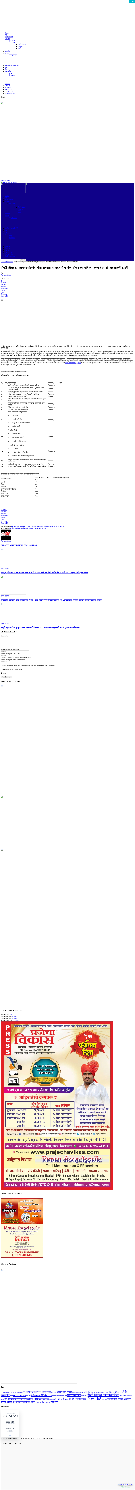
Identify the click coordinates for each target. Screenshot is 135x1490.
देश (6, 35)
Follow (14, 1016)
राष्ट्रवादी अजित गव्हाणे (26, 1402)
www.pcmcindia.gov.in (73, 363)
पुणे (14, 42)
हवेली (19, 48)
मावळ (19, 50)
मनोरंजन (7, 84)
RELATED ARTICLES (9, 545)
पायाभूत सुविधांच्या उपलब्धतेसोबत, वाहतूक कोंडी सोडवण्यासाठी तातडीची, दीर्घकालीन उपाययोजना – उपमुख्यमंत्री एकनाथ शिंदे (44, 572)
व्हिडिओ (7, 86)
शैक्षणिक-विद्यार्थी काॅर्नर (12, 65)
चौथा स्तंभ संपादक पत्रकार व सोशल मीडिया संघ (102, 1392)
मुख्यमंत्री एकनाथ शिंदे (66, 1398)
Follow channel (10, 93)
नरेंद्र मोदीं (28, 1395)
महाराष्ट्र (7, 39)
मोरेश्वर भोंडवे (94, 1398)
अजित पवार (46, 1392)
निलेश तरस (47, 1395)
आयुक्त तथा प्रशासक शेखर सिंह (78, 1392)
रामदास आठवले (6, 1402)
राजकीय (7, 51)
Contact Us (9, 91)
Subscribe (16, 1020)
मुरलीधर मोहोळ (81, 1399)
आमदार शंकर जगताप (64, 1392)
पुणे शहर (20, 46)
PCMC (25, 1392)
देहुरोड (11, 1395)
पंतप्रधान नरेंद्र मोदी (56, 1395)
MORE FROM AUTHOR (27, 545)
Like (10, 1014)
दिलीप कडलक (119, 1392)
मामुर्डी (53, 1399)
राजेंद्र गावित (104, 1399)
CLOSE (132, 1)
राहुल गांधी (38, 1402)
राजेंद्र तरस (112, 1399)
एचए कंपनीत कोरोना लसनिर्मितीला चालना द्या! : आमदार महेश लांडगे (28, 528)
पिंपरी (66, 1395)
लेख (10, 73)
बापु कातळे (9, 1399)
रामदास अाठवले (124, 1399)
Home (7, 33)
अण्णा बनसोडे (53, 1392)
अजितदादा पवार (34, 1392)
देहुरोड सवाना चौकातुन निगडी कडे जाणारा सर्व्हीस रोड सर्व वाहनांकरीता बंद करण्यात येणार (37, 527)
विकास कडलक (46, 1402)
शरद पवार (54, 1402)
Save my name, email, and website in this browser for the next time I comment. (29, 666)
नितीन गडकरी (36, 1395)
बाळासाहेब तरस (19, 1399)
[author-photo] (6, 539)
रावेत (15, 1402)
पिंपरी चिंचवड (74, 1395)
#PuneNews (19, 1392)
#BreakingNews (5, 1392)
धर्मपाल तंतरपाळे (19, 1395)
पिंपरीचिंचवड (84, 1395)
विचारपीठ (12, 75)
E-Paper (7, 87)
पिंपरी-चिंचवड (22, 44)
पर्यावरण (62, 1395)
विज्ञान (7, 69)
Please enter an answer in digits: (11, 669)
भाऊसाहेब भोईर (31, 1399)
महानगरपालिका (43, 1399)
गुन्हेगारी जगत (13, 55)
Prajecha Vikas (6, 275)
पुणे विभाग (12, 41)
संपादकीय (8, 71)
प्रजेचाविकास (124, 1395)
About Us (8, 89)
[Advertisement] (67, 15)
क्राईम (7, 53)
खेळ (6, 67)
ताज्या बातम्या (9, 37)
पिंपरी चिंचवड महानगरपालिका (103, 1395)
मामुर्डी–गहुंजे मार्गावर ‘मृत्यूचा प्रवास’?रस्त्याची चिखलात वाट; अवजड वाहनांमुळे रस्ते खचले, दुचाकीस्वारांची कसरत (40, 627)
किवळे (87, 1391)
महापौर (50, 1399)
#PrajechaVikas (12, 1392)
